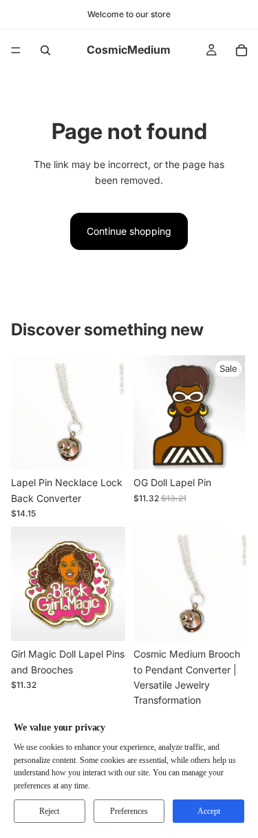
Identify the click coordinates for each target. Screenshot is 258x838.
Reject (49, 811)
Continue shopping (129, 231)
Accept (208, 811)
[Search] (45, 50)
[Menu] (16, 50)
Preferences (129, 811)
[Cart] (241, 50)
